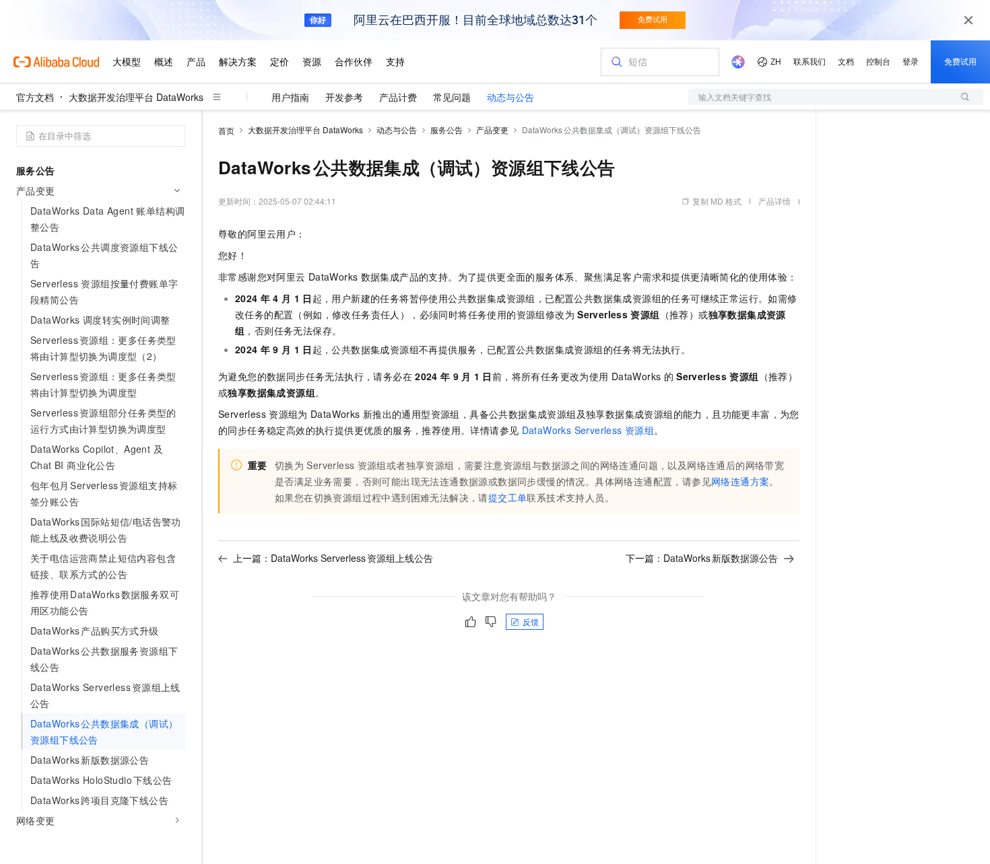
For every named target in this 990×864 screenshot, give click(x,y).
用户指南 (290, 97)
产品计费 (398, 97)
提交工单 (507, 497)
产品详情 (774, 201)
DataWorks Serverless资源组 (588, 430)
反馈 (531, 621)
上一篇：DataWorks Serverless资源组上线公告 (333, 558)
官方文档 (35, 97)
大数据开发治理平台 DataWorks (136, 97)
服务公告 (446, 129)
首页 (226, 130)
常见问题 (452, 97)
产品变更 (492, 129)
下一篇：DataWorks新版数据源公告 (702, 558)
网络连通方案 (740, 481)
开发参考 (344, 97)
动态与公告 (510, 97)
